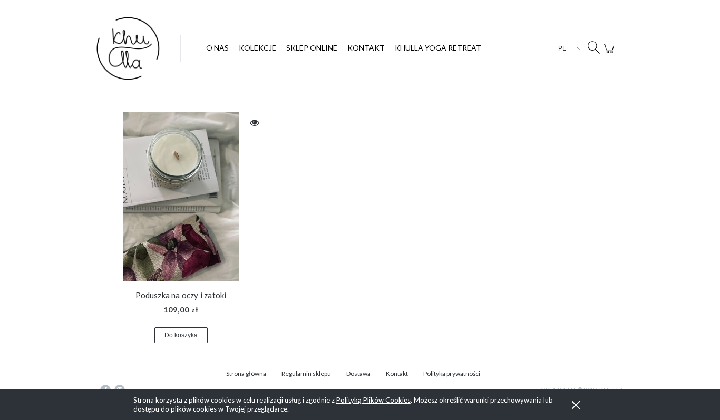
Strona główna (246, 373)
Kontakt (397, 373)
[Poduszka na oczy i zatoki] (180, 196)
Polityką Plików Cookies (373, 400)
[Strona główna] (138, 48)
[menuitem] (217, 47)
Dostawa (358, 373)
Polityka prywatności (451, 373)
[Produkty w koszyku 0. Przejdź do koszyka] (610, 54)
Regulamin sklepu (306, 373)
